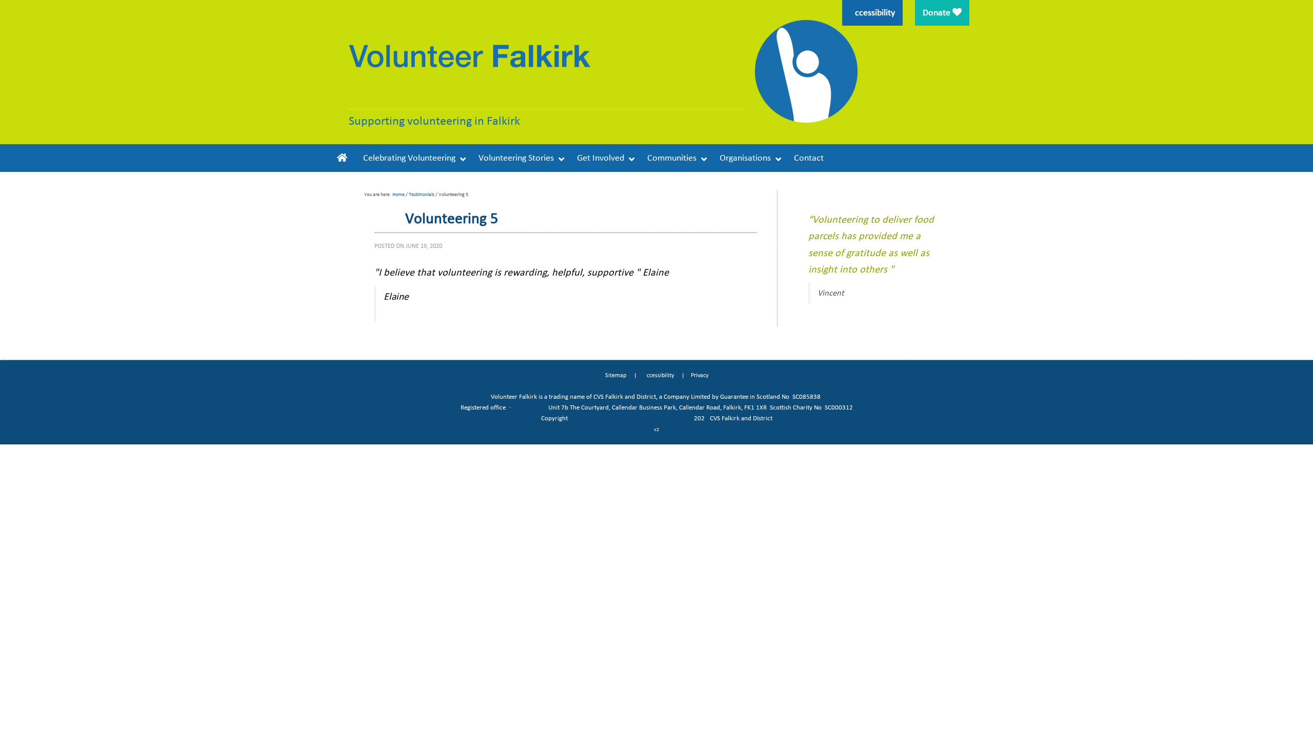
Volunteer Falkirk (470, 71)
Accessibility (658, 375)
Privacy (699, 375)
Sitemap (615, 375)
